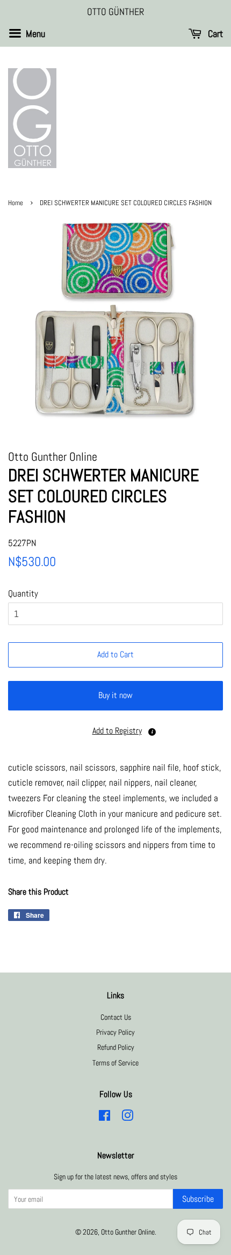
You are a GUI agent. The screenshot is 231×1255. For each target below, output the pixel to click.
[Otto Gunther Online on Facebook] (104, 1117)
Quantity (23, 593)
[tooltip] (152, 732)
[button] (115, 731)
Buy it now (115, 695)
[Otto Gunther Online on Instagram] (127, 1117)
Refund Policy (115, 1047)
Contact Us (115, 1017)
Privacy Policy (115, 1032)
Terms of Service (115, 1063)
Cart (214, 33)
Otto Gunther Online (128, 1232)
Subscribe (198, 1199)
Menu (34, 33)
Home (15, 203)
